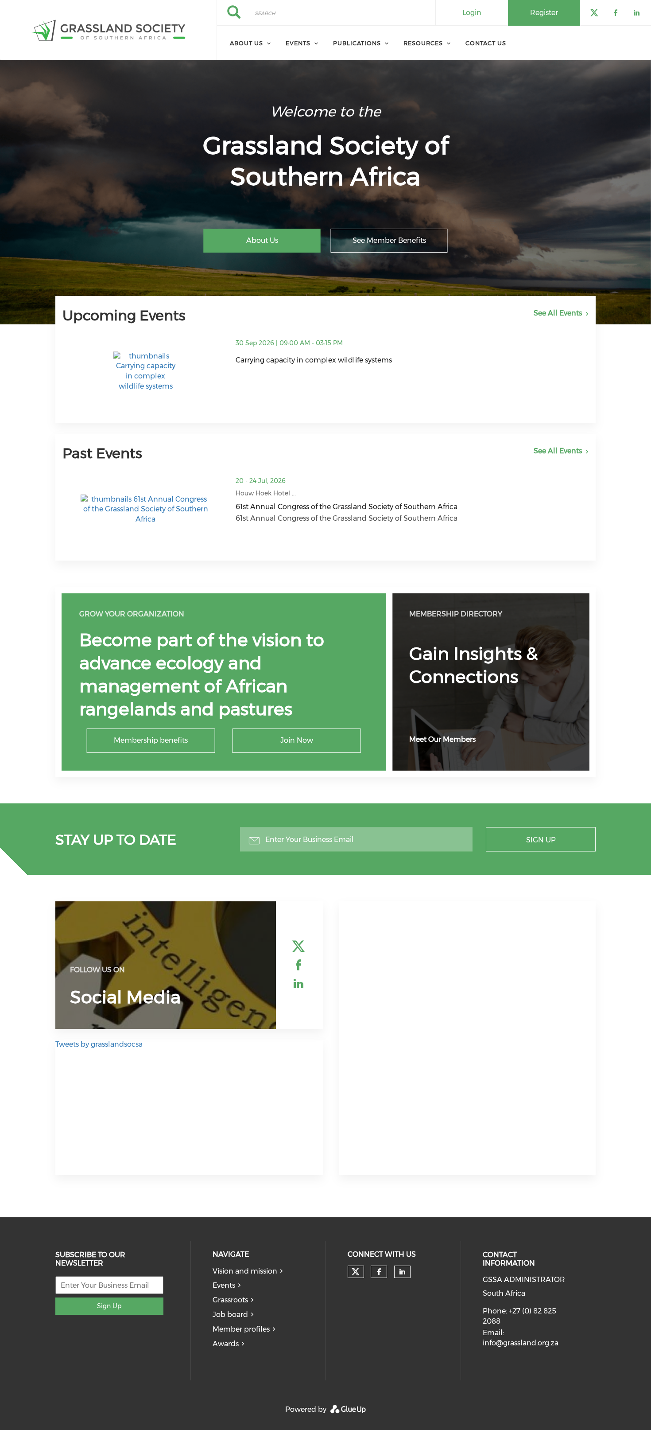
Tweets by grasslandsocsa (99, 1044)
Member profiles (241, 1329)
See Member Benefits (389, 240)
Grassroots (230, 1300)
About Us (262, 240)
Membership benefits (151, 740)
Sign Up (541, 839)
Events (298, 43)
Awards (226, 1344)
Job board (230, 1314)
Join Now (296, 740)
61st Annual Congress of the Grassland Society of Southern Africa (346, 507)
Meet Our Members (442, 739)
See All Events (558, 313)
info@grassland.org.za (520, 1343)
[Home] (108, 30)
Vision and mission (245, 1271)
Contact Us (485, 43)
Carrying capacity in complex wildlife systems (314, 360)
